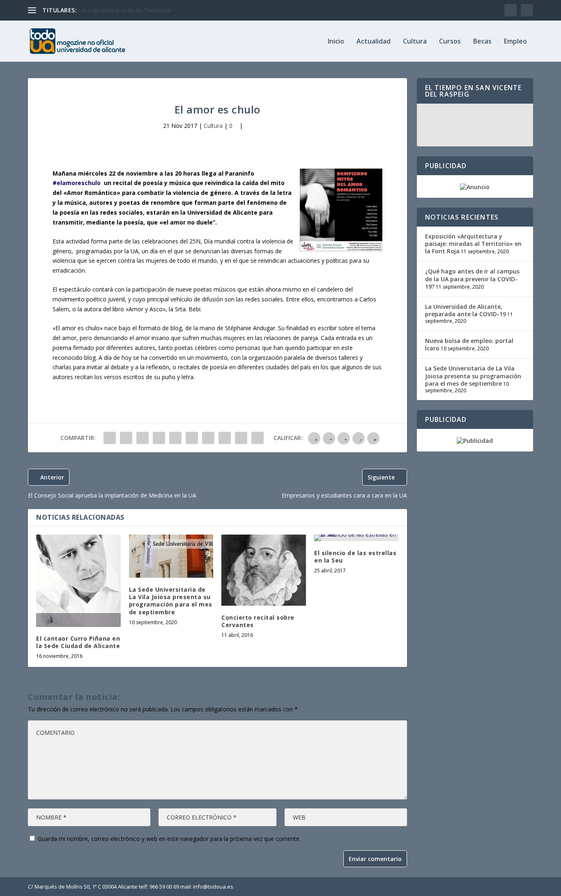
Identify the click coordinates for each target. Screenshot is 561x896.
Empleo (515, 42)
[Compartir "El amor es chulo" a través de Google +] (142, 438)
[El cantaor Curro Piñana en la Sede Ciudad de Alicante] (78, 581)
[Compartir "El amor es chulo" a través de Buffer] (208, 438)
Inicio (336, 42)
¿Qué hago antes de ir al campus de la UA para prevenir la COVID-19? (472, 278)
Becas (482, 42)
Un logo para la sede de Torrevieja (125, 10)
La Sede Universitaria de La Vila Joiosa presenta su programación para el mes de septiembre (170, 601)
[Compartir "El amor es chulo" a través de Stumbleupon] (224, 438)
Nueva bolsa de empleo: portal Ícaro (469, 344)
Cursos (450, 42)
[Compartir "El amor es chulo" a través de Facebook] (109, 438)
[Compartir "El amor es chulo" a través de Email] (241, 438)
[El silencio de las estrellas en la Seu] (356, 538)
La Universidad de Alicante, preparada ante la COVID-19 (465, 310)
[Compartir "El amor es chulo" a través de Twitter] (126, 438)
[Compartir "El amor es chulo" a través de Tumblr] (159, 438)
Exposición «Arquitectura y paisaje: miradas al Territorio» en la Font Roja (473, 243)
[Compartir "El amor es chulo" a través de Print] (257, 438)
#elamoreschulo (77, 183)
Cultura (415, 42)
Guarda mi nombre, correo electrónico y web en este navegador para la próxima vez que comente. (169, 839)
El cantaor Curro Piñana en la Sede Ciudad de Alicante (78, 642)
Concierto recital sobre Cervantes (257, 621)
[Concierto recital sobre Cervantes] (263, 570)
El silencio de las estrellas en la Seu (355, 556)
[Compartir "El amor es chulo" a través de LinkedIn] (192, 438)
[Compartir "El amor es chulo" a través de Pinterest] (175, 438)
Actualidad (373, 42)
